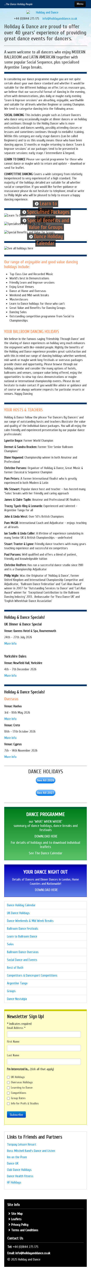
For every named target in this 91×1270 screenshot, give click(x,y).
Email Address (16, 1028)
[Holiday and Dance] (45, 12)
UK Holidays (18, 1077)
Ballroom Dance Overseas (23, 952)
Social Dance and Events (22, 960)
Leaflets (16, 1219)
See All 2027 (45, 792)
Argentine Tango (17, 983)
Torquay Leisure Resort (21, 1144)
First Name (13, 1041)
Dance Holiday (48, 237)
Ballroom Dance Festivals (22, 929)
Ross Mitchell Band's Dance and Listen (31, 1151)
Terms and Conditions (24, 1230)
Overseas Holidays (22, 1082)
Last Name (13, 1055)
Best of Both (15, 968)
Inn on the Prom (17, 1157)
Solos (10, 944)
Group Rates (18, 1098)
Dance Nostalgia (17, 999)
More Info (10, 643)
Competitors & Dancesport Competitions (32, 975)
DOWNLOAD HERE (45, 836)
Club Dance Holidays (19, 1170)
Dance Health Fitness (20, 1176)
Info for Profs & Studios (25, 1103)
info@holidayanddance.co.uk (60, 18)
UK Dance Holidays (18, 913)
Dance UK (12, 1163)
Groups (11, 991)
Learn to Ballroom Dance (22, 936)
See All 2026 (45, 780)
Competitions (18, 1093)
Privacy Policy (19, 1225)
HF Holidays (14, 1182)
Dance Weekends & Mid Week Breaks (30, 921)
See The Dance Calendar (45, 853)
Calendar (45, 243)
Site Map (17, 1214)
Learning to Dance (22, 1087)
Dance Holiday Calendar (21, 905)
